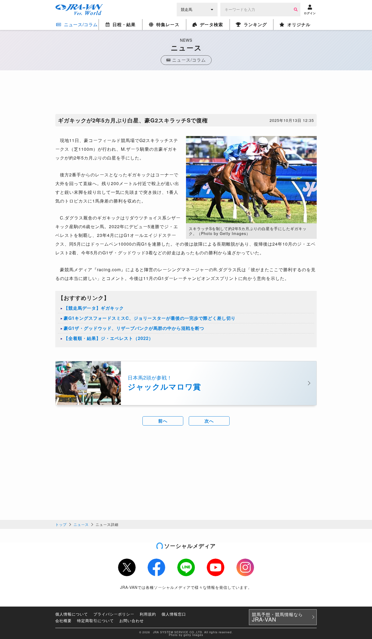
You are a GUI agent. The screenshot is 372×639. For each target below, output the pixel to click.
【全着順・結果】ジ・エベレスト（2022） (108, 338)
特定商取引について (95, 620)
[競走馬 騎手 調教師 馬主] (197, 9)
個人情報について (71, 614)
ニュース (81, 524)
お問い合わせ (131, 620)
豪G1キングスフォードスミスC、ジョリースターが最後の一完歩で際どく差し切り (150, 318)
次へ (209, 421)
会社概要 (63, 620)
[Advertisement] (186, 93)
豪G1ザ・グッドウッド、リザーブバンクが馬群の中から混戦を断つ (134, 328)
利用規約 (148, 614)
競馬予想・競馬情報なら (277, 617)
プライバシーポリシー (113, 614)
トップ (61, 524)
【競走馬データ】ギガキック (94, 308)
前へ (162, 421)
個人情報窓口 (173, 614)
